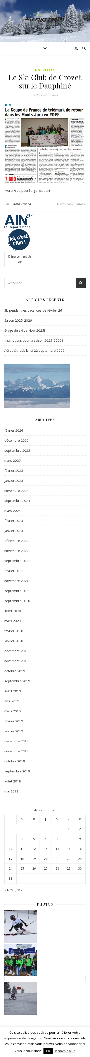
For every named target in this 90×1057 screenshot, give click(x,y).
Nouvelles (45, 70)
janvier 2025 (13, 480)
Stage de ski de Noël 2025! (24, 330)
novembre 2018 (16, 751)
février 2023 (13, 520)
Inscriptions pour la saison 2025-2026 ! (33, 340)
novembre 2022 (16, 550)
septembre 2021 (17, 591)
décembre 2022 (16, 540)
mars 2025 (12, 460)
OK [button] (48, 1051)
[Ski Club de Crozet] (45, 17)
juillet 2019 (12, 691)
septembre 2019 (17, 681)
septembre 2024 (17, 500)
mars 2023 (12, 510)
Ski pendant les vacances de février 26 (33, 310)
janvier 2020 (13, 641)
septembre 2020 (17, 601)
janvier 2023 (13, 530)
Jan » (19, 889)
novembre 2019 (16, 661)
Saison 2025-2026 (18, 320)
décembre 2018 (16, 741)
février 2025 (13, 470)
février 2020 (13, 631)
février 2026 (13, 430)
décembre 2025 (16, 440)
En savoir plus (64, 1051)
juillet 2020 (12, 611)
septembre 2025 (17, 450)
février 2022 (13, 570)
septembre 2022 (17, 560)
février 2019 (13, 721)
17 (10, 859)
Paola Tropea (21, 204)
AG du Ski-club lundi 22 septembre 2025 (34, 350)
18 (22, 859)
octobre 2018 (14, 761)
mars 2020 (12, 621)
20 (46, 859)
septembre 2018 (17, 771)
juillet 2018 (12, 781)
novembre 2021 (16, 581)
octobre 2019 (14, 671)
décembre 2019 (16, 651)
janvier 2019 (13, 731)
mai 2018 (11, 791)
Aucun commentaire (71, 204)
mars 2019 (12, 711)
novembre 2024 (16, 490)
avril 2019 (11, 701)
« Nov (8, 889)
